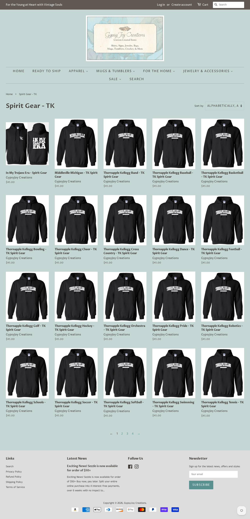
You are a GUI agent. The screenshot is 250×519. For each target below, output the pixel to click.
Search (136, 79)
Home (18, 71)
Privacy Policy (14, 472)
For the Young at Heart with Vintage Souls (34, 5)
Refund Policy (13, 477)
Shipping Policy (14, 482)
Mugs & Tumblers (114, 71)
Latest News (77, 458)
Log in (161, 5)
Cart (205, 5)
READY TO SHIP (46, 71)
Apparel (77, 71)
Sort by (199, 106)
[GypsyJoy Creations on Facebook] (130, 468)
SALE (114, 79)
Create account (181, 5)
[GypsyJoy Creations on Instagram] (136, 468)
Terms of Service (15, 487)
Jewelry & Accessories (207, 71)
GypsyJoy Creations (135, 503)
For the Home (158, 71)
